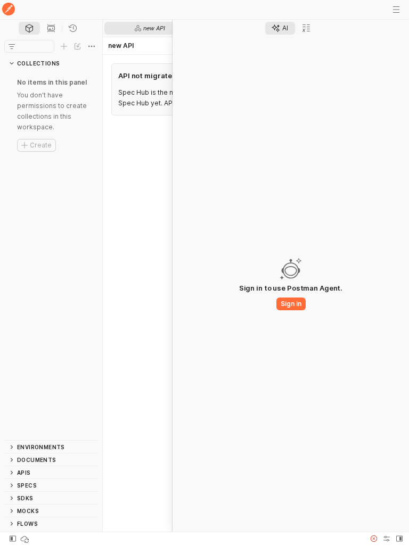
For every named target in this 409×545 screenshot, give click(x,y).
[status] (25, 538)
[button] (373, 538)
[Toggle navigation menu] (396, 9)
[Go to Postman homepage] (8, 10)
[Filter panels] (11, 46)
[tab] (29, 28)
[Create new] (64, 46)
